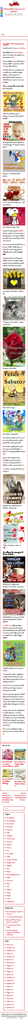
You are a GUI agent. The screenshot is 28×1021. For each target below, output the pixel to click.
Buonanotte (9, 827)
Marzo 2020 (9, 998)
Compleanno (9, 836)
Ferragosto (9, 842)
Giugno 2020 (9, 989)
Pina (24, 48)
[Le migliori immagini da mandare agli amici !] (14, 3)
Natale (8, 877)
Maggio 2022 (10, 965)
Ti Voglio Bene (10, 901)
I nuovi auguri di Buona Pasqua (14, 917)
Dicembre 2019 (10, 1007)
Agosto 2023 (9, 959)
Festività (8, 845)
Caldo (7, 833)
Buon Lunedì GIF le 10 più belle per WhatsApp (7, 781)
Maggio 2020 (10, 992)
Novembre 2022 (10, 962)
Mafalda (8, 865)
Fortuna (8, 848)
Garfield (20, 231)
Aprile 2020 (9, 995)
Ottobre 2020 (10, 980)
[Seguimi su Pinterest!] (9, 15)
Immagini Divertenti (11, 859)
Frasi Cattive (9, 854)
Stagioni (8, 895)
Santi (7, 886)
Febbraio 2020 (10, 1001)
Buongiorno (9, 830)
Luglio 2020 (9, 986)
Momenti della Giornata (12, 874)
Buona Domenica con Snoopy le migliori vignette (19, 764)
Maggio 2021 (10, 971)
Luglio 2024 (9, 953)
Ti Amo (8, 898)
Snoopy (8, 892)
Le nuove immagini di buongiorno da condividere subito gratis (13, 932)
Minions (8, 871)
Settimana (9, 889)
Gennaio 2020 (10, 1004)
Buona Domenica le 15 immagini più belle (20, 796)
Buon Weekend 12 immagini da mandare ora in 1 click (7, 797)
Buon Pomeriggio (10, 821)
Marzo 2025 (9, 944)
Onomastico (9, 880)
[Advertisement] (14, 24)
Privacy (21, 1018)
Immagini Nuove (10, 862)
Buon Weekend (18, 52)
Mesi (7, 868)
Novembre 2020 (10, 977)
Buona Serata (10, 824)
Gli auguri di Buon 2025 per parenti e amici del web (13, 921)
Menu (3, 34)
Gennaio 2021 (10, 974)
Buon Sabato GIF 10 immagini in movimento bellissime (7, 764)
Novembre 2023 (10, 956)
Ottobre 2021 (10, 968)
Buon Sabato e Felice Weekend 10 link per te (20, 783)
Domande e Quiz (10, 839)
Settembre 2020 (10, 983)
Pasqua (8, 883)
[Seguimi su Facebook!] (18, 15)
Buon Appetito (10, 818)
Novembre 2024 (10, 947)
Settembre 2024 (10, 950)
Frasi (7, 851)
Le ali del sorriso (7, 625)
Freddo (8, 856)
